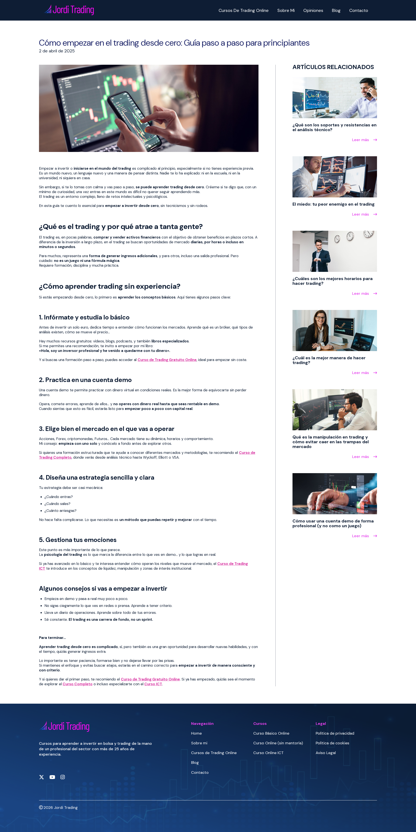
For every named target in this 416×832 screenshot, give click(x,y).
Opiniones (313, 10)
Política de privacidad (335, 733)
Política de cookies (332, 743)
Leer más (361, 139)
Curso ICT (153, 684)
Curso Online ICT (268, 752)
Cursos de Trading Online (244, 10)
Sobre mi (286, 10)
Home (196, 733)
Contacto (358, 10)
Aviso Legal (326, 752)
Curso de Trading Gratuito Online (167, 359)
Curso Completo (78, 684)
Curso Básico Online (271, 733)
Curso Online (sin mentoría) (278, 743)
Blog (336, 10)
